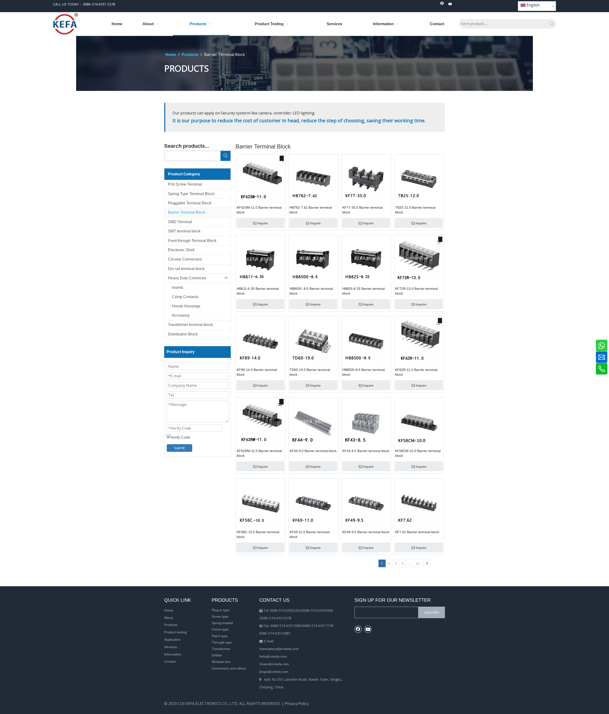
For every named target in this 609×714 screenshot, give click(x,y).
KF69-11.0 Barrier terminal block (309, 534)
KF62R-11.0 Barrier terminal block (416, 372)
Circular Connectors (185, 259)
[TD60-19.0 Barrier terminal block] (313, 341)
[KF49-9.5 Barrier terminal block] (366, 503)
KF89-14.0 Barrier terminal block (257, 372)
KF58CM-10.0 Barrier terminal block (418, 453)
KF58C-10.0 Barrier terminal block (258, 534)
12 (418, 563)
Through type (222, 642)
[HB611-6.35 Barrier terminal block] (260, 260)
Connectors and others (229, 668)
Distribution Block (183, 334)
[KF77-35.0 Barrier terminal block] (366, 179)
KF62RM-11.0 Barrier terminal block (259, 453)
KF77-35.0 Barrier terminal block (362, 210)
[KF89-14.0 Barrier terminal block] (260, 341)
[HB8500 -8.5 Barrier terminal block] (313, 260)
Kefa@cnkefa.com (273, 656)
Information (172, 654)
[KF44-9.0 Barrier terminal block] (313, 422)
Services (170, 647)
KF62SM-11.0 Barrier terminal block (259, 210)
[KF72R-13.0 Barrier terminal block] (419, 260)
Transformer (221, 649)
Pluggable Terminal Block (189, 203)
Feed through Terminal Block (192, 241)
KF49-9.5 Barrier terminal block (365, 532)
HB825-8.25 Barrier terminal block (363, 291)
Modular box (221, 662)
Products (170, 625)
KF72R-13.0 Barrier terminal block (416, 291)
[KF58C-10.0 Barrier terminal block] (260, 503)
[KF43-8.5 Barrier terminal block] (366, 422)
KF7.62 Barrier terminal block (417, 532)
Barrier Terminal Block (186, 212)
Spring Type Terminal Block (191, 194)
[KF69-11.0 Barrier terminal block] (313, 503)
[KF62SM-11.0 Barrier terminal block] (260, 179)
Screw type (220, 616)
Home (168, 610)
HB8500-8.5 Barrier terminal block (363, 372)
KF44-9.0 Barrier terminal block (313, 451)
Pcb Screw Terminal (185, 184)
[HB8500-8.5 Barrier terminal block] (366, 341)
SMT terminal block (184, 231)
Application (172, 639)
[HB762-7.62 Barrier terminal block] (313, 179)
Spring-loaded (222, 623)
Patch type (220, 636)
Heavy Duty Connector (187, 278)
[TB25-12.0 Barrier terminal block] (419, 179)
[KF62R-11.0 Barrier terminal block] (419, 341)
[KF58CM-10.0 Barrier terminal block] (419, 422)
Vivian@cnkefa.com (274, 664)
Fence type (220, 629)
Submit (179, 448)
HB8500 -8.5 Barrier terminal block (311, 291)
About (168, 618)
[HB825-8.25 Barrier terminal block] (366, 260)
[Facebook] (442, 4)
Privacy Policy (297, 704)
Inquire (262, 223)
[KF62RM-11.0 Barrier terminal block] (260, 422)
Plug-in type (221, 610)
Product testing (175, 632)
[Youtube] (450, 4)
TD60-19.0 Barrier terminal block (310, 372)
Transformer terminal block (190, 325)
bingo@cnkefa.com (273, 672)
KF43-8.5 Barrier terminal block (365, 451)
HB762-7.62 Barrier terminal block (311, 210)
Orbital (217, 655)
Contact (170, 661)
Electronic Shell (181, 250)
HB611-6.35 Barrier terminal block (258, 291)
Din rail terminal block (186, 269)
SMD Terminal (180, 222)
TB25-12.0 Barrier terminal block (415, 210)
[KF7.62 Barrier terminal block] (419, 503)
